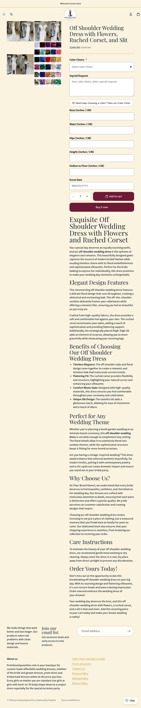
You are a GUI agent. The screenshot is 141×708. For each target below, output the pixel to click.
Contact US (78, 668)
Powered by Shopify (46, 700)
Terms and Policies (70, 700)
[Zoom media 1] (20, 31)
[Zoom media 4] (47, 64)
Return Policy (80, 683)
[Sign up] (129, 631)
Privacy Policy (80, 673)
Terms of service (81, 663)
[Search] (11, 14)
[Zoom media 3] (20, 64)
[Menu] (4, 14)
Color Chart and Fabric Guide (88, 658)
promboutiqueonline (25, 700)
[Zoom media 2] (47, 31)
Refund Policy (80, 678)
